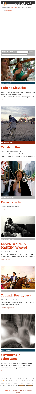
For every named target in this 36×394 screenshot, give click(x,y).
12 (23, 378)
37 (19, 383)
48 (14, 385)
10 (18, 378)
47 (11, 385)
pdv (3, 10)
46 (9, 385)
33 (9, 383)
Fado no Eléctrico (14, 87)
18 (3, 380)
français (22, 390)
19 (6, 380)
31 (3, 383)
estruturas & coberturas (10, 357)
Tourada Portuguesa (16, 295)
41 (29, 383)
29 (32, 380)
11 (21, 378)
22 (14, 380)
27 (27, 380)
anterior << (21, 385)
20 (9, 380)
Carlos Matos (5, 371)
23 (17, 380)
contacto (28, 7)
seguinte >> (29, 385)
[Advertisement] (18, 31)
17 (1, 380)
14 (28, 378)
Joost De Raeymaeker (7, 308)
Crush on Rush (11, 147)
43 (1, 385)
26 (24, 380)
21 (11, 380)
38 (22, 383)
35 (14, 383)
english (15, 390)
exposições (14, 7)
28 (29, 380)
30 (1, 383)
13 (26, 378)
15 (31, 378)
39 (24, 383)
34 (11, 383)
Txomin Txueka (5, 260)
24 (19, 380)
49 (17, 385)
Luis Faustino (5, 100)
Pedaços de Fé (11, 202)
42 (32, 383)
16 (33, 378)
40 (27, 383)
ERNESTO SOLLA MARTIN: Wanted (14, 245)
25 (22, 380)
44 (3, 385)
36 (17, 383)
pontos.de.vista (6, 7)
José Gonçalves (5, 210)
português (7, 390)
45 (6, 385)
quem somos (21, 7)
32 (6, 383)
